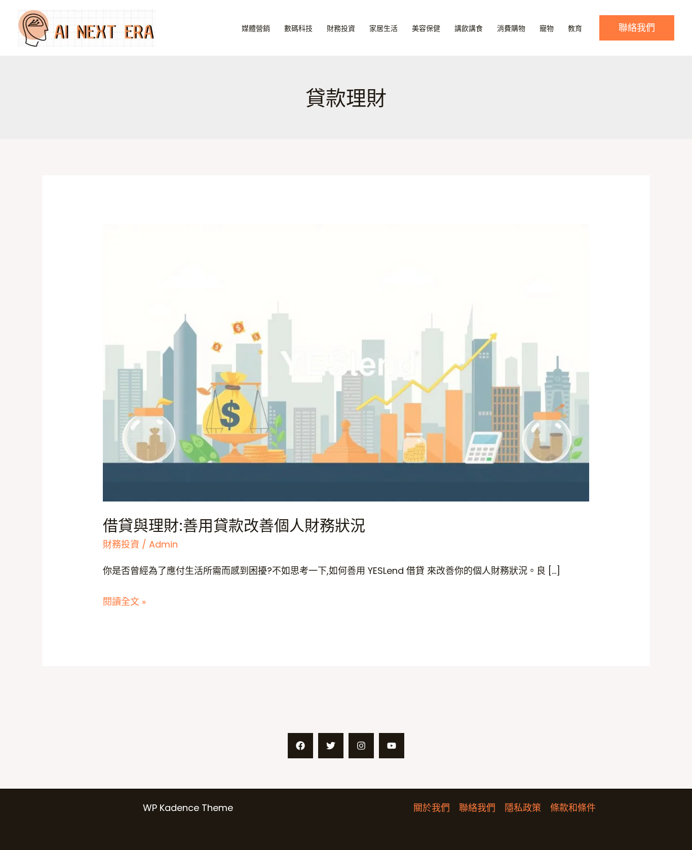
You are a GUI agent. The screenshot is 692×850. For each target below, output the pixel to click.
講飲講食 (468, 28)
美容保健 (426, 28)
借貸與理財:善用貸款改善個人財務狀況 (234, 525)
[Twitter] (330, 745)
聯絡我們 (477, 807)
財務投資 (341, 28)
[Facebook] (300, 745)
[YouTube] (391, 745)
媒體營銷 (256, 28)
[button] (636, 28)
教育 (575, 28)
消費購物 (511, 28)
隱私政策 (523, 807)
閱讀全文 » (124, 602)
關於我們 (431, 807)
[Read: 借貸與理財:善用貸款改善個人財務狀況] (346, 362)
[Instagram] (361, 745)
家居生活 (383, 28)
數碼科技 (298, 28)
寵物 (547, 28)
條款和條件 (573, 807)
